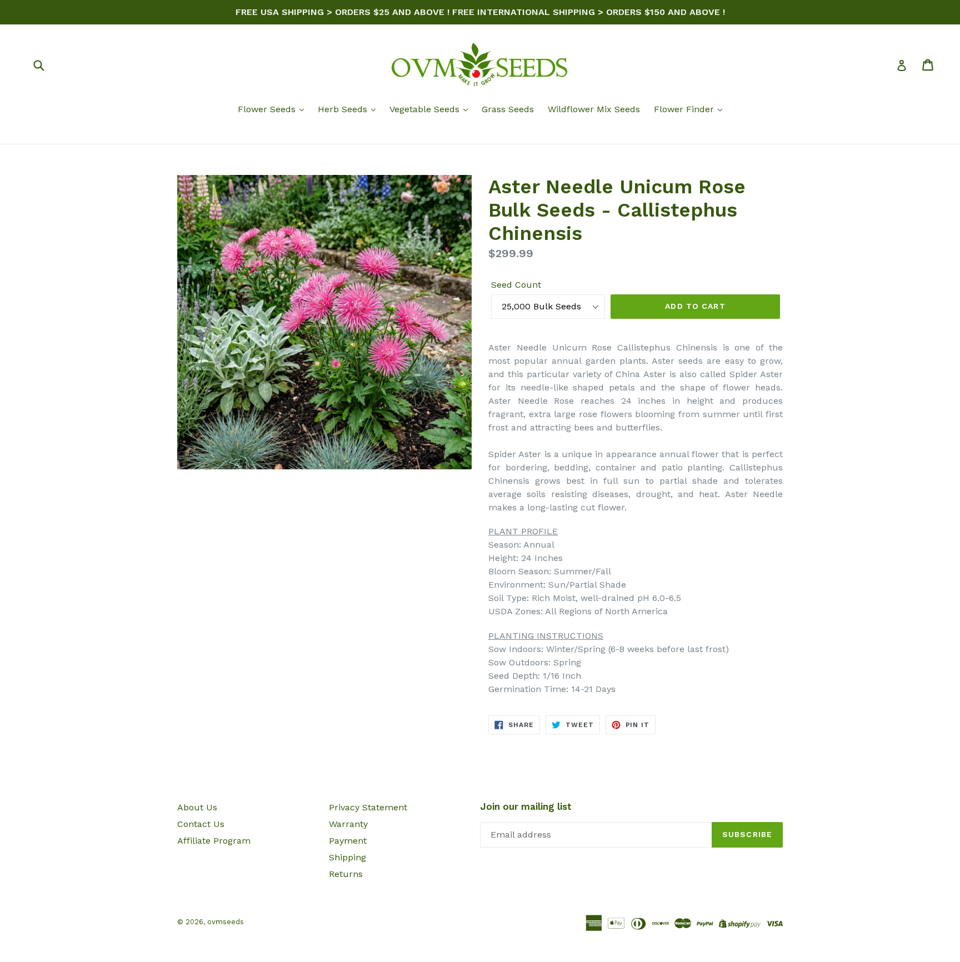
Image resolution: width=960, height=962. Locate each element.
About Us (197, 807)
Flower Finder (685, 109)
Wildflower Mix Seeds (594, 109)
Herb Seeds (344, 109)
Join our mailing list (526, 806)
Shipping (347, 857)
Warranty (348, 824)
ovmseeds (225, 922)
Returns (346, 874)
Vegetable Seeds (425, 109)
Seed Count (516, 284)
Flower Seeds (268, 109)
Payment (348, 840)
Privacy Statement (368, 807)
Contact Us (200, 824)
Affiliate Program (214, 840)
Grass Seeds (508, 109)
